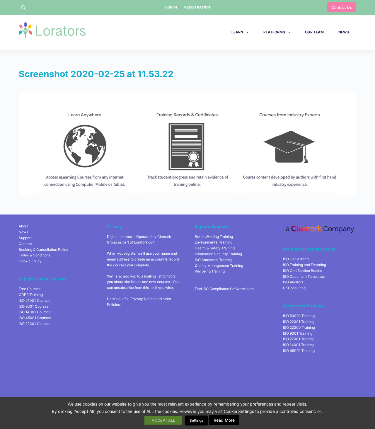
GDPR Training (31, 294)
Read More (224, 420)
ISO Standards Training (213, 260)
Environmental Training (213, 242)
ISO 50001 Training (299, 316)
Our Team (314, 32)
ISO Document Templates (304, 276)
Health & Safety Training (215, 248)
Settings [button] (196, 420)
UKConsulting (294, 288)
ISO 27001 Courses (34, 300)
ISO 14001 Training (298, 345)
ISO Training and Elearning (304, 265)
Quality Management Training (219, 265)
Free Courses (29, 289)
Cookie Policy (30, 261)
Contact (25, 243)
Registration (197, 7)
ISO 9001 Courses (33, 306)
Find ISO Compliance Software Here (224, 289)
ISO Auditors (293, 282)
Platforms (274, 32)
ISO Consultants (296, 259)
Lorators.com (144, 242)
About (23, 226)
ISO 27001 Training (298, 339)
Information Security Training (218, 254)
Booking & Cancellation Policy (43, 249)
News (343, 32)
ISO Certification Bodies (302, 270)
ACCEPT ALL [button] (163, 420)
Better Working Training (214, 236)
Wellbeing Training (210, 271)
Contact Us (341, 7)
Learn (237, 32)
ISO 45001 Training (299, 350)
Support (25, 238)
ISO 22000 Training (299, 327)
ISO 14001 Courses (34, 312)
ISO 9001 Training (297, 333)
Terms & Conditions (34, 255)
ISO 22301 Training (298, 321)
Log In (171, 7)
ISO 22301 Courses (34, 323)
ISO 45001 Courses (35, 318)
